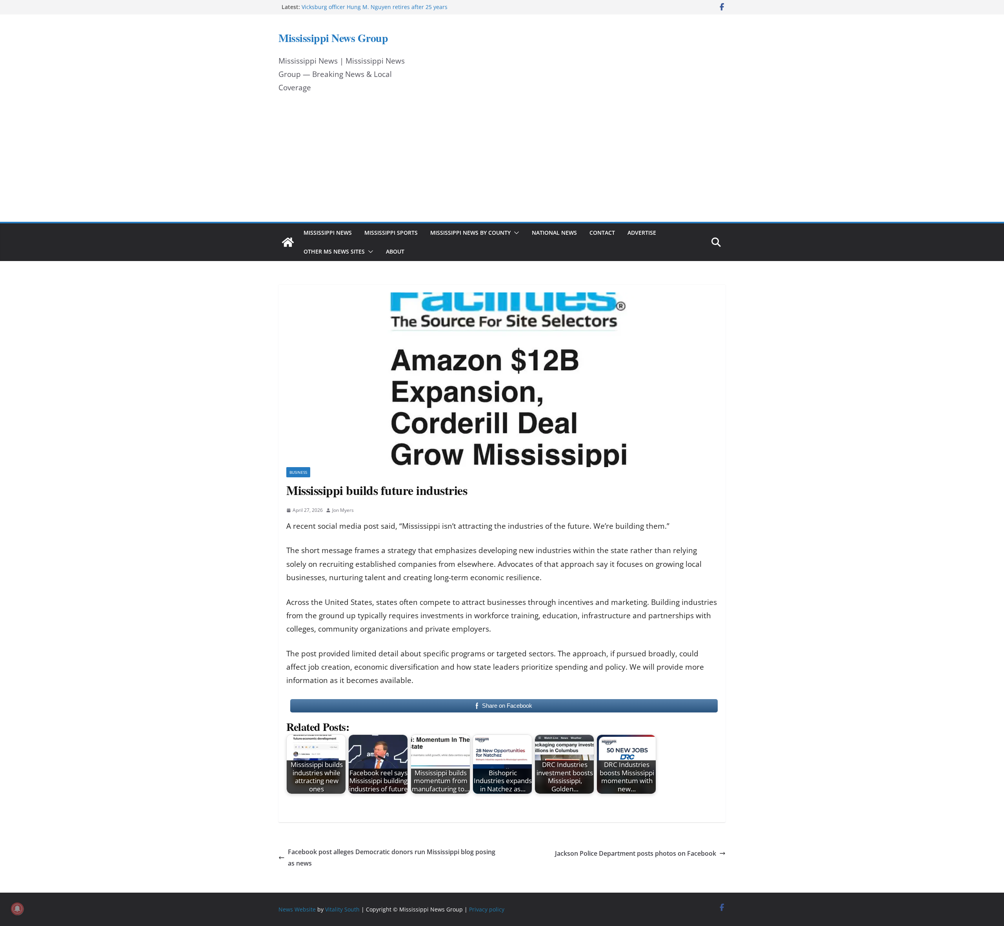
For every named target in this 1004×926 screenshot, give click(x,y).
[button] (515, 232)
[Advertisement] (502, 163)
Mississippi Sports (391, 232)
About (395, 251)
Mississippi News (328, 232)
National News (554, 232)
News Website (297, 909)
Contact (602, 232)
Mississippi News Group (333, 38)
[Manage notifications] (17, 908)
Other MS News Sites (334, 251)
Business (298, 472)
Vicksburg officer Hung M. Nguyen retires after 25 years (374, 7)
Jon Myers (343, 510)
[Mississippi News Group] (287, 242)
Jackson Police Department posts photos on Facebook (635, 853)
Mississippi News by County (470, 232)
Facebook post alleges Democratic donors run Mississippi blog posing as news (391, 857)
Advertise (642, 232)
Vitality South (342, 909)
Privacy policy (486, 909)
